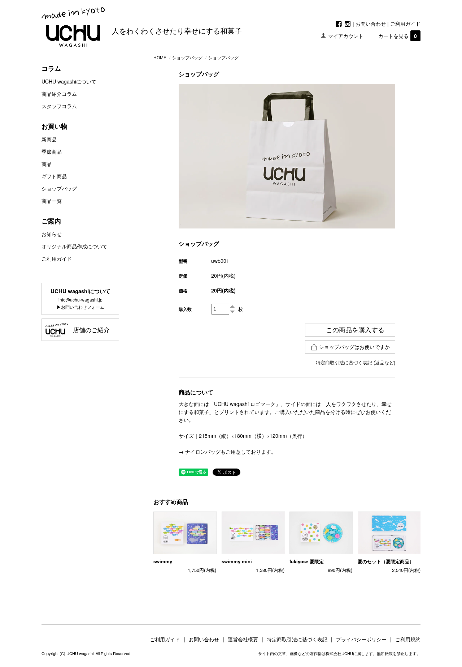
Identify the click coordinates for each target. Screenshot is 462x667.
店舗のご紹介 (91, 329)
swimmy (162, 561)
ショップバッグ (59, 188)
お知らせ (52, 234)
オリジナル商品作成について (74, 246)
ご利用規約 (407, 639)
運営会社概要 (245, 639)
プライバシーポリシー (364, 639)
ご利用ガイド (405, 23)
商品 (47, 163)
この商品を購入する (355, 330)
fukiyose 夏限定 (306, 561)
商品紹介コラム (59, 93)
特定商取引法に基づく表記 (299, 639)
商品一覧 (52, 200)
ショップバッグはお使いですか (354, 346)
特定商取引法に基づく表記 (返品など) (355, 362)
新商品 (49, 139)
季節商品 (52, 151)
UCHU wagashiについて (69, 81)
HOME (159, 57)
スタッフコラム (59, 106)
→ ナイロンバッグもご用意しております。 (227, 451)
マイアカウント (345, 35)
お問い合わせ (371, 23)
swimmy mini (237, 561)
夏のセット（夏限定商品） (386, 561)
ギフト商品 (54, 176)
